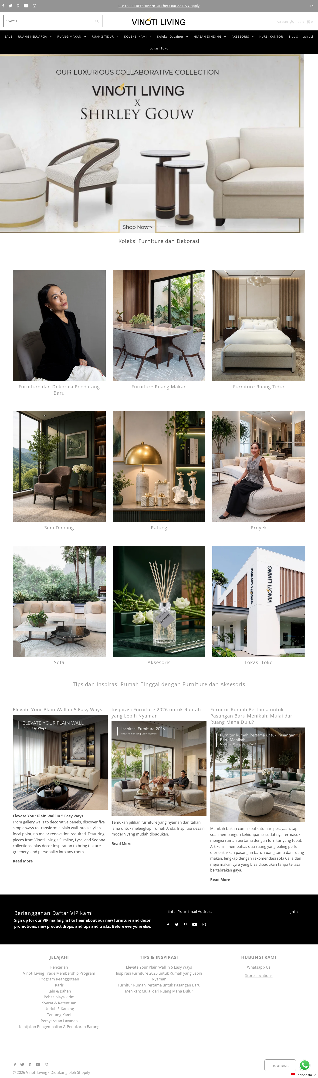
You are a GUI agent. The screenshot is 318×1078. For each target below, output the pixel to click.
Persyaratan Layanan (59, 1020)
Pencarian (59, 967)
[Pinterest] (18, 6)
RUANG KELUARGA (32, 36)
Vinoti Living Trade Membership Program (59, 973)
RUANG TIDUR (103, 36)
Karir (59, 985)
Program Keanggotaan (59, 979)
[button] (304, 1075)
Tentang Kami (59, 1014)
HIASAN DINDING (207, 36)
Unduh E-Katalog (59, 1008)
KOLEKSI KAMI (135, 36)
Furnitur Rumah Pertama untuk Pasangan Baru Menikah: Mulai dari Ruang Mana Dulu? (252, 715)
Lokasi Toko (159, 48)
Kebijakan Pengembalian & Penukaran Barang (59, 1026)
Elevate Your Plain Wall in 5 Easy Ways (57, 709)
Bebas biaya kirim (59, 996)
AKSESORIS (240, 36)
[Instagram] (34, 6)
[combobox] (47, 21)
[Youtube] (25, 6)
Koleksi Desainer (170, 36)
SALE (8, 36)
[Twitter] (9, 6)
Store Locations (259, 975)
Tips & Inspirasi (301, 36)
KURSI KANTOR (271, 36)
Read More (23, 861)
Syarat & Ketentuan (59, 1003)
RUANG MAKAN (69, 36)
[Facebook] (2, 6)
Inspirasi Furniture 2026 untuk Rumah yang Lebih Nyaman (156, 712)
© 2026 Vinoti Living (30, 1072)
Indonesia (280, 1065)
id (312, 6)
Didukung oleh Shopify (70, 1072)
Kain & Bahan (59, 991)
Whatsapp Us (259, 967)
